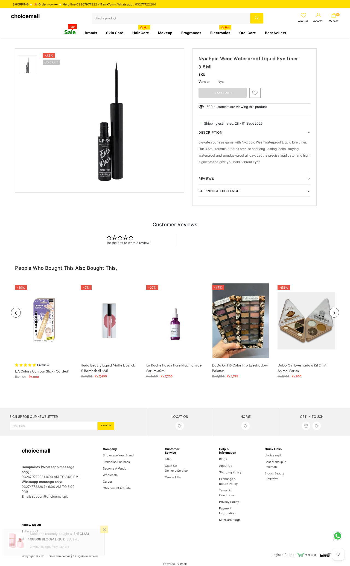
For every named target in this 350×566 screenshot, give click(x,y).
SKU (202, 74)
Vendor (204, 82)
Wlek (183, 563)
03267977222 (74, 4)
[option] (112, 120)
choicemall (25, 16)
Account (318, 21)
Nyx (221, 82)
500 (209, 107)
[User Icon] (318, 15)
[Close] (104, 535)
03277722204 (133, 4)
